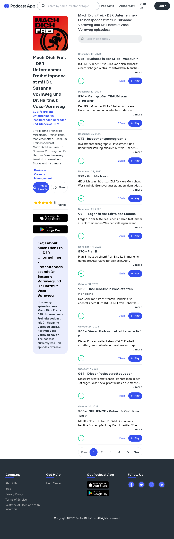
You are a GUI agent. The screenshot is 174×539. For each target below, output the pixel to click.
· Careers (39, 174)
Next (137, 452)
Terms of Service (16, 499)
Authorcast (127, 6)
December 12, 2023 (89, 91)
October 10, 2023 (88, 406)
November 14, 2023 (89, 246)
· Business (39, 170)
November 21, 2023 (89, 209)
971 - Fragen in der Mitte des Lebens (107, 214)
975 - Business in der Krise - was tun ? (108, 59)
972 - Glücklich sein (93, 176)
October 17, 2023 (88, 368)
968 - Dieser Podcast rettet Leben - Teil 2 (109, 334)
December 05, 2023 (89, 133)
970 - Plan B (87, 251)
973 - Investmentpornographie (102, 139)
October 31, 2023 (88, 284)
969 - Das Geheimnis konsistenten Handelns (105, 291)
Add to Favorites (43, 187)
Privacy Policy (14, 494)
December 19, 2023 (89, 54)
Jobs (8, 489)
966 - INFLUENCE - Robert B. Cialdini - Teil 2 (108, 413)
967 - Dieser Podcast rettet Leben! (105, 374)
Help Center (54, 483)
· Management (42, 178)
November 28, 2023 (90, 171)
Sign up (143, 6)
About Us (11, 483)
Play (137, 80)
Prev (84, 452)
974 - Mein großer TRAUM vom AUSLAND (102, 99)
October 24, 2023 (88, 326)
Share (62, 187)
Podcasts (107, 6)
